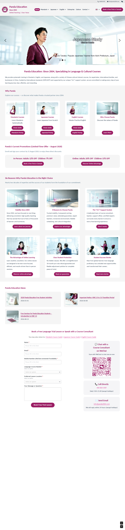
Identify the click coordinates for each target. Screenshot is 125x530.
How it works (102, 226)
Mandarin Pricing (17, 133)
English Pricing (77, 133)
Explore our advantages (62, 226)
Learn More (107, 133)
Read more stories (102, 274)
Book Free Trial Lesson (43, 405)
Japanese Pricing (47, 133)
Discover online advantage (22, 274)
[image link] (5, 9)
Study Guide (17, 128)
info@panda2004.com (102, 404)
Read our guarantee (62, 274)
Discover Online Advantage (92, 164)
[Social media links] (122, 1)
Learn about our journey (22, 226)
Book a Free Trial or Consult (112, 9)
